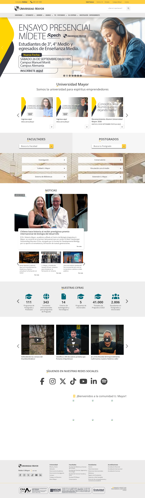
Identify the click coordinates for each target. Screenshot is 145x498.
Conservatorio (73, 479)
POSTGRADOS (61, 15)
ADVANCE (48, 15)
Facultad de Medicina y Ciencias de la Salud (77, 467)
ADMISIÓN (39, 15)
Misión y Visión (54, 467)
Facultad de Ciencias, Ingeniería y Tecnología (78, 471)
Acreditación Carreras (114, 471)
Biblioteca (91, 473)
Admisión (52, 469)
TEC (55, 15)
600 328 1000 (37, 2)
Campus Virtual (117, 2)
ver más (34, 470)
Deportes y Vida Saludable (95, 477)
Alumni (90, 467)
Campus (52, 475)
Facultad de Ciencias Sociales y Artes (77, 474)
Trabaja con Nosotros (55, 477)
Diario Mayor (53, 479)
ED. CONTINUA (72, 15)
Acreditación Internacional (115, 469)
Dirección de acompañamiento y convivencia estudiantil (97, 480)
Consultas (21, 2)
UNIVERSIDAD (18, 15)
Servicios (99, 2)
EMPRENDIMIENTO (94, 15)
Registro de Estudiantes (94, 475)
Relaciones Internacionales (95, 471)
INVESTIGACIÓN (84, 15)
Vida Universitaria (93, 469)
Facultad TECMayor (74, 477)
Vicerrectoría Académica (56, 471)
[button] (64, 76)
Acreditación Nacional (114, 467)
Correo (127, 2)
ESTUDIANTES (29, 15)
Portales (107, 2)
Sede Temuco (90, 2)
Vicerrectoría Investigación (57, 473)
